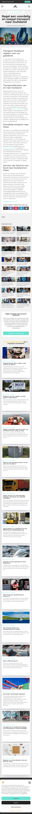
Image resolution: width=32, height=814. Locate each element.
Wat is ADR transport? (10, 661)
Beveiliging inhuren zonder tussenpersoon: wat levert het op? (8, 254)
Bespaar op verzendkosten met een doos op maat (15, 760)
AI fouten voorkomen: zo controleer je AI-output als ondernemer (8, 295)
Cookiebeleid (12, 810)
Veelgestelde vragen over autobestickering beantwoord (7, 274)
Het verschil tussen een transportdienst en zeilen (11, 628)
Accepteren (16, 798)
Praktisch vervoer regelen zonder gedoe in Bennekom (14, 397)
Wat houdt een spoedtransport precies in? (13, 595)
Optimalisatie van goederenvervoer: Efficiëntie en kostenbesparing (15, 529)
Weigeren (16, 802)
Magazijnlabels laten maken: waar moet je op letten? (14, 363)
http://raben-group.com (10, 201)
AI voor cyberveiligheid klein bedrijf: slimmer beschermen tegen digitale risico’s (23, 284)
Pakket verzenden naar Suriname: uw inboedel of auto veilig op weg (15, 430)
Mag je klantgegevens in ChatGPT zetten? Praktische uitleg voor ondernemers (8, 306)
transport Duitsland (17, 109)
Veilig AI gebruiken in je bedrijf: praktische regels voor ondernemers (23, 295)
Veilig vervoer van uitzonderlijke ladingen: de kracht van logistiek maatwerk (14, 497)
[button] (29, 782)
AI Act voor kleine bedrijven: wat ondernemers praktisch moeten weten (23, 306)
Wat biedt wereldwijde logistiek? (14, 694)
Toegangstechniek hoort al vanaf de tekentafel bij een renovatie (23, 233)
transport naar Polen (9, 148)
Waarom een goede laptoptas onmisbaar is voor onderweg (23, 254)
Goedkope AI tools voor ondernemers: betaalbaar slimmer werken (7, 284)
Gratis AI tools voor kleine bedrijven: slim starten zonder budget (23, 274)
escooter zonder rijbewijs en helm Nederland (14, 562)
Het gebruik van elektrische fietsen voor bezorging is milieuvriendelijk (15, 727)
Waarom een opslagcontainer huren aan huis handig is (15, 463)
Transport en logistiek (16, 12)
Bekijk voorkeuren (16, 807)
